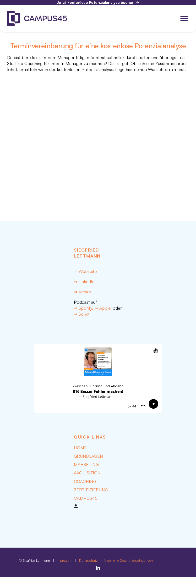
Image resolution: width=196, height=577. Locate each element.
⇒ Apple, (103, 308)
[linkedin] (98, 568)
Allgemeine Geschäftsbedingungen (128, 560)
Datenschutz (89, 560)
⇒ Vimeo (82, 291)
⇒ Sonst (82, 314)
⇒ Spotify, (84, 308)
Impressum (64, 560)
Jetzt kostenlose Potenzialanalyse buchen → (98, 2)
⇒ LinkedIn (84, 281)
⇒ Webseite (85, 271)
